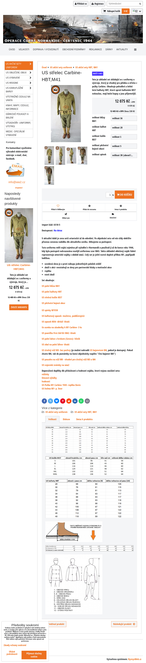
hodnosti (46, 381)
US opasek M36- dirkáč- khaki (56, 321)
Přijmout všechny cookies (34, 655)
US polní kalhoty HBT (52, 291)
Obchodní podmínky (73, 49)
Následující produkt (122, 624)
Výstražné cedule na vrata (18, 98)
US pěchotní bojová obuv (53, 303)
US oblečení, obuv (16, 72)
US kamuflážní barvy (14, 89)
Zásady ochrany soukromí (15, 645)
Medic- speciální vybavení (15, 133)
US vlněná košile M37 (52, 297)
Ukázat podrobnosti (12, 652)
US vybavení (13, 77)
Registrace (99, 3)
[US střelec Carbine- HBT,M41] (66, 114)
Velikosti (24, 49)
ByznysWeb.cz (134, 659)
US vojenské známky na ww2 (55, 365)
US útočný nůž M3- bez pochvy (56, 350)
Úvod (12, 49)
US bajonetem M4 (98, 350)
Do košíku (125, 195)
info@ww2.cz (17, 182)
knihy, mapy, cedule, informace (17, 107)
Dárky (109, 49)
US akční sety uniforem (56, 412)
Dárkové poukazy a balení (17, 115)
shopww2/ (19, 187)
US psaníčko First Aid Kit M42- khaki (59, 333)
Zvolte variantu (19, 307)
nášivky (45, 374)
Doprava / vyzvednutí (46, 49)
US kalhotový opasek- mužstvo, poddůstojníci (63, 316)
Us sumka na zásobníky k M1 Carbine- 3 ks (62, 327)
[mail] (15, 176)
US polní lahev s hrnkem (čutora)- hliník (61, 338)
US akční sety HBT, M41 (86, 412)
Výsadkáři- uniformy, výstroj (18, 124)
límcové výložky (49, 377)
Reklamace (95, 49)
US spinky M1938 (50, 310)
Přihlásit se (81, 3)
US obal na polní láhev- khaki (55, 344)
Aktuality (122, 49)
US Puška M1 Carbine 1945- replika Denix (61, 385)
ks (113, 195)
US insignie (12, 82)
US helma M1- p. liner (52, 388)
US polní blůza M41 (51, 286)
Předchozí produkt (55, 624)
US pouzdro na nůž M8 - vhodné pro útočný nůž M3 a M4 (69, 359)
